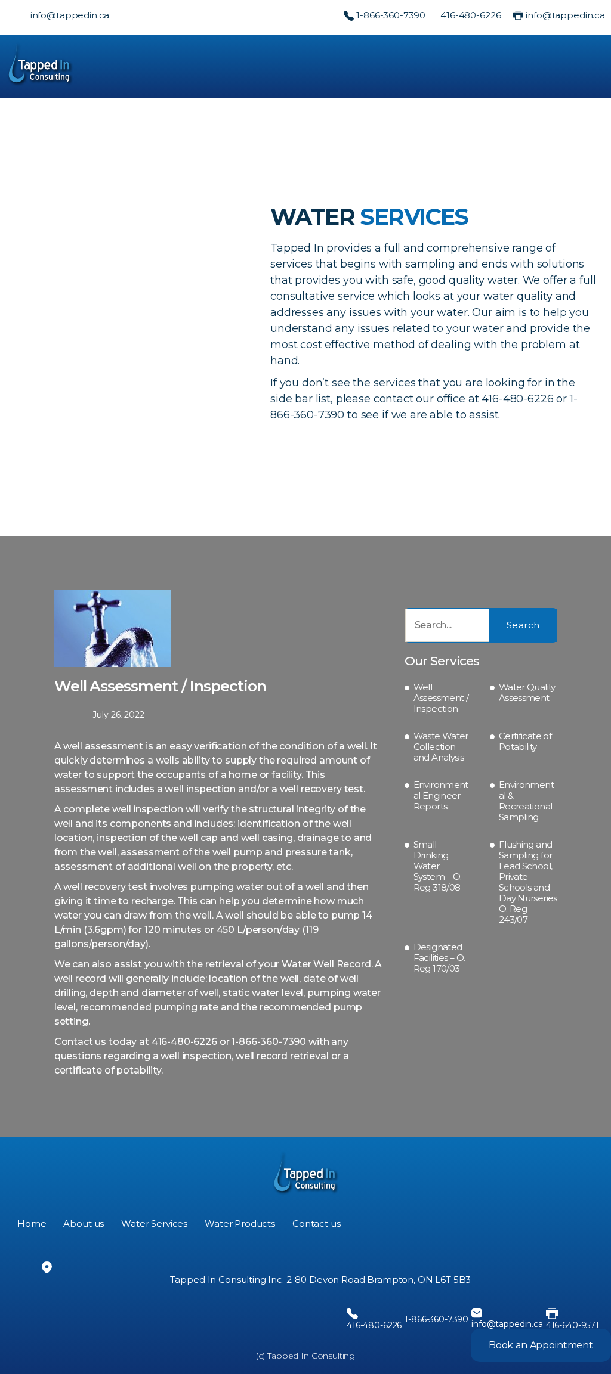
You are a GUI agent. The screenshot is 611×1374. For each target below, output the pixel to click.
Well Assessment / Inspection (441, 698)
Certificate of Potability (525, 741)
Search (523, 625)
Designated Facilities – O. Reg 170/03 (439, 958)
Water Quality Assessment (527, 692)
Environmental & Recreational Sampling (526, 801)
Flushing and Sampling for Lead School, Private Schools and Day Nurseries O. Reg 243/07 (528, 882)
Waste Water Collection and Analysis (440, 747)
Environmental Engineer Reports (440, 796)
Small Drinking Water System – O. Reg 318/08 (437, 866)
